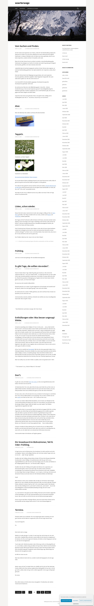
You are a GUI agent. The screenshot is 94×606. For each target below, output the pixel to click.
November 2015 (66, 254)
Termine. (19, 509)
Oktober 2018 (65, 145)
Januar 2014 (65, 322)
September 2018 (66, 148)
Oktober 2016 (65, 220)
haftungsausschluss (48, 601)
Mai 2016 (64, 235)
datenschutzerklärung (58, 601)
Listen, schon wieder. (25, 206)
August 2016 (65, 226)
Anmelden (64, 333)
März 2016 (64, 241)
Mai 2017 (64, 198)
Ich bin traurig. (65, 59)
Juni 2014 (64, 306)
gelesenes (64, 87)
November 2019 (66, 121)
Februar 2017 (65, 207)
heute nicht (65, 62)
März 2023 (64, 105)
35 (30, 592)
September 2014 (66, 297)
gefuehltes (64, 81)
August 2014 (65, 300)
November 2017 (66, 179)
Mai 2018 (64, 161)
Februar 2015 (65, 282)
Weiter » (48, 592)
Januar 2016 (65, 248)
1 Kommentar (30, 447)
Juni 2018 (64, 158)
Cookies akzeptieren (66, 600)
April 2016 (64, 238)
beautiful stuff (65, 78)
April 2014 (64, 313)
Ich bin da (64, 53)
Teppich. (19, 134)
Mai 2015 (64, 272)
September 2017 (66, 186)
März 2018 (64, 167)
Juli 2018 (64, 155)
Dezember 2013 (65, 325)
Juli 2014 (64, 303)
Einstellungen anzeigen (85, 600)
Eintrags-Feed (65, 337)
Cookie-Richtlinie (76, 603)
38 (42, 592)
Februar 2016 (65, 244)
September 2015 (66, 260)
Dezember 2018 (65, 139)
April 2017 (64, 201)
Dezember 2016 (65, 214)
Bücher (49, 214)
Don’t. (18, 375)
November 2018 (66, 142)
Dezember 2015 (65, 251)
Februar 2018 (65, 170)
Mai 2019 (64, 127)
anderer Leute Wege (32, 8)
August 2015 (65, 263)
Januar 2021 (65, 108)
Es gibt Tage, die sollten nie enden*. (32, 266)
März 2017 (64, 204)
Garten (19, 397)
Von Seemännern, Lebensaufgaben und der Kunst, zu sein (70, 49)
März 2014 (64, 316)
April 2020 (64, 117)
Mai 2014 (64, 310)
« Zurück (18, 592)
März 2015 (64, 279)
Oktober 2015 (65, 257)
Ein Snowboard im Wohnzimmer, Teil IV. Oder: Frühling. (34, 443)
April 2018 (64, 164)
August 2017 (65, 189)
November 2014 (66, 291)
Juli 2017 (64, 192)
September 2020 (66, 114)
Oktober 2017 (65, 183)
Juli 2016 (64, 229)
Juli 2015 (64, 266)
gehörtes (64, 84)
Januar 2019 (65, 136)
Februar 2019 (65, 133)
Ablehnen (75, 600)
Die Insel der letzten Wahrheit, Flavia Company (26, 177)
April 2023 (64, 102)
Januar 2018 (65, 173)
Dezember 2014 (65, 288)
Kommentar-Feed (66, 340)
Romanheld (31, 349)
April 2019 (64, 130)
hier (16, 8)
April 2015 (64, 275)
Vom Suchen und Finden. (27, 46)
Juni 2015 (64, 269)
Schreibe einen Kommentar (32, 48)
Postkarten (17, 216)
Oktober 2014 (65, 294)
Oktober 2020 (65, 111)
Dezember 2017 (65, 176)
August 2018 (65, 152)
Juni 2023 (64, 99)
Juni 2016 (64, 232)
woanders (22, 8)
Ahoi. (17, 106)
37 (38, 592)
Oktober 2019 (65, 124)
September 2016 (66, 223)
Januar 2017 (65, 210)
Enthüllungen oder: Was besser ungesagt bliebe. (35, 319)
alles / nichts (65, 75)
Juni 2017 (64, 195)
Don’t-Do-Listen (33, 382)
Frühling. (19, 250)
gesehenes (64, 90)
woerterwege (22, 3)
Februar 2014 (65, 319)
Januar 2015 (65, 285)
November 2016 (66, 217)
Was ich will (65, 56)
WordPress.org (65, 343)
